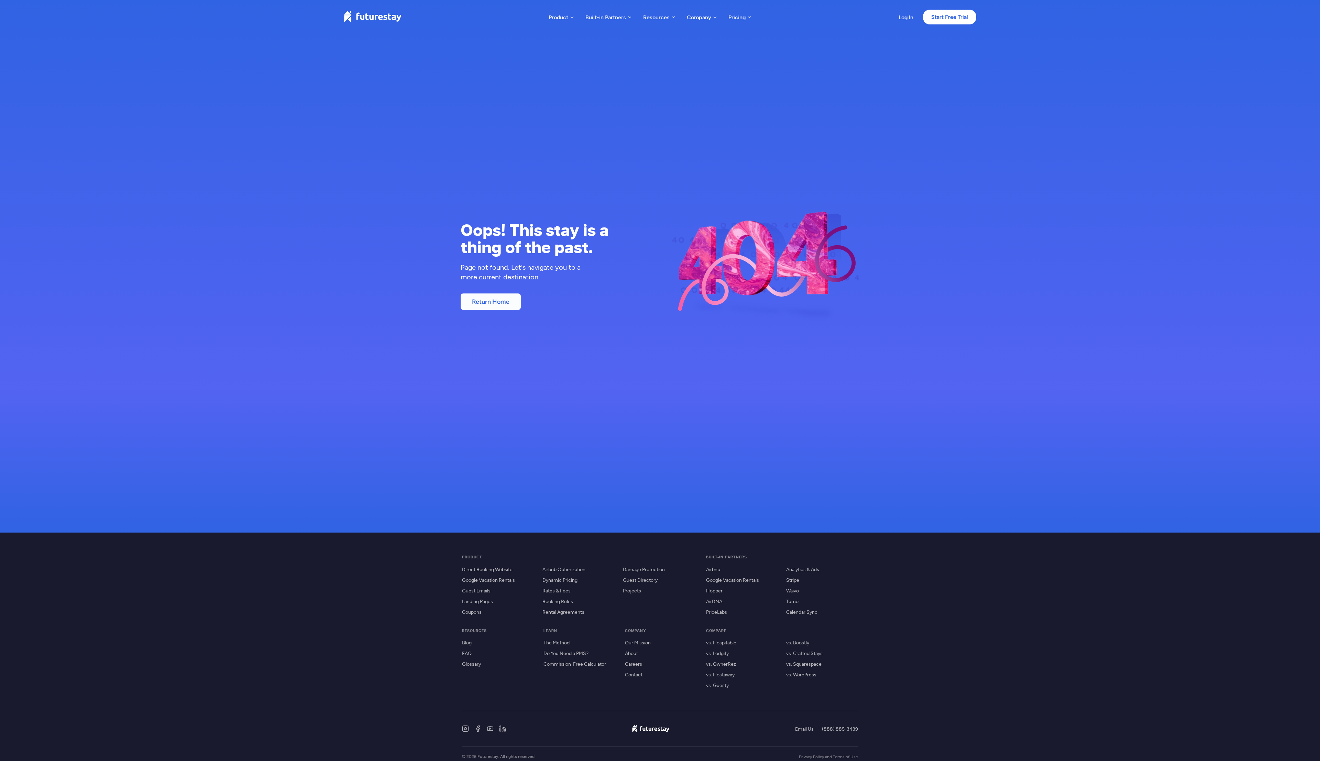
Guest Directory (640, 580)
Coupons (472, 612)
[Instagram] (465, 728)
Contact (633, 674)
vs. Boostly (797, 642)
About (631, 653)
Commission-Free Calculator (574, 664)
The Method (556, 642)
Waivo (792, 590)
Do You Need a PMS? (565, 653)
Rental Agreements (563, 612)
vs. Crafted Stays (804, 653)
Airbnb (713, 569)
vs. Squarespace (804, 664)
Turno (792, 601)
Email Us (804, 729)
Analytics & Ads (802, 569)
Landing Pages (477, 601)
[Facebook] (477, 728)
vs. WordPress (801, 674)
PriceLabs (716, 612)
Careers (633, 664)
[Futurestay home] (373, 17)
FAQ (467, 653)
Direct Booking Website (487, 569)
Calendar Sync (801, 612)
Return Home (490, 302)
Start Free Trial (949, 17)
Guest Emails (476, 590)
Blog (467, 642)
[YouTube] (490, 728)
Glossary (471, 664)
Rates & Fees (556, 590)
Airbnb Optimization (563, 569)
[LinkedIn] (502, 728)
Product (558, 17)
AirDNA (714, 601)
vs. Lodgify (717, 653)
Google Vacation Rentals (488, 580)
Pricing (737, 17)
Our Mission (638, 642)
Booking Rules (557, 601)
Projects (632, 590)
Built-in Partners (605, 17)
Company (699, 17)
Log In (906, 17)
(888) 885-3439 (840, 729)
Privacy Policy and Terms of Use (828, 756)
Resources (656, 17)
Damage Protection (644, 569)
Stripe (792, 580)
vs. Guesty (717, 685)
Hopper (714, 590)
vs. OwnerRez (721, 664)
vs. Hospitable (721, 642)
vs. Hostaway (720, 674)
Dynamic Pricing (560, 580)
